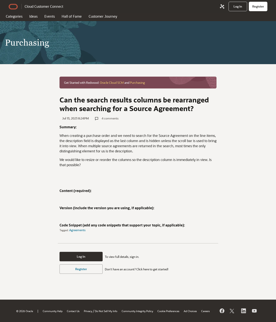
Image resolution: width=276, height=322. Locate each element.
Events (49, 16)
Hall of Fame (72, 16)
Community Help (53, 311)
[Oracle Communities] (222, 6)
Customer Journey (103, 16)
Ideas (33, 16)
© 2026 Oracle (24, 311)
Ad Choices (190, 311)
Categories (14, 16)
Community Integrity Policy (137, 311)
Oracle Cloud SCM (112, 82)
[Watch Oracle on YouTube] (254, 310)
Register (81, 269)
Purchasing (137, 82)
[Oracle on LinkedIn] (243, 310)
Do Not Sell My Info (106, 311)
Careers (205, 311)
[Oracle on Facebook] (221, 310)
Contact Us (73, 311)
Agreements (77, 230)
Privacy (88, 311)
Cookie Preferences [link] (168, 311)
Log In (81, 256)
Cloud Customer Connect (44, 6)
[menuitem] (238, 6)
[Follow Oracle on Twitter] (232, 310)
